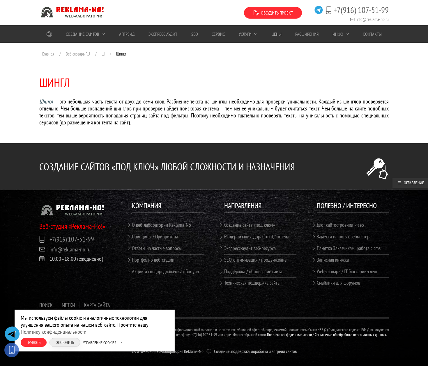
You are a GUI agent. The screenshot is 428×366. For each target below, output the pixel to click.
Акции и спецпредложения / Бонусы (165, 271)
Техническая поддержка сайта (252, 282)
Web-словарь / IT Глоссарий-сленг (347, 271)
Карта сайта (97, 305)
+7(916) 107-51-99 (361, 10)
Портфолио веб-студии (153, 259)
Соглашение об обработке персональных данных (350, 334)
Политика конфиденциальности (289, 334)
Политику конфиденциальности (53, 331)
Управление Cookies (99, 342)
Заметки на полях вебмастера (344, 236)
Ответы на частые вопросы (157, 248)
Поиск (46, 305)
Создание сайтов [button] (82, 34)
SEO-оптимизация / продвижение (255, 259)
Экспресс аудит (162, 34)
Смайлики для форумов (338, 282)
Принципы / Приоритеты (155, 236)
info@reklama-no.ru (372, 19)
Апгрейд (127, 34)
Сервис (218, 34)
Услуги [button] (245, 34)
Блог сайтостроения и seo (340, 225)
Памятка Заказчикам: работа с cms (349, 248)
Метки (68, 305)
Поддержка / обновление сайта (253, 271)
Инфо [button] (338, 34)
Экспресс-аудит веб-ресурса (250, 248)
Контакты (372, 34)
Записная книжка (333, 259)
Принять (33, 342)
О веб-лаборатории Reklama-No (161, 225)
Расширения (307, 34)
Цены (276, 34)
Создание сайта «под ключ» (249, 225)
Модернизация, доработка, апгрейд (256, 236)
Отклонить (65, 342)
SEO (194, 34)
